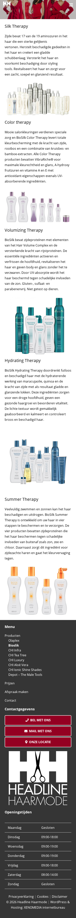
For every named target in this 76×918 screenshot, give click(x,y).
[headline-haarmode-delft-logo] (7, 5)
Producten (12, 635)
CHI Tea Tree (17, 655)
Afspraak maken (16, 692)
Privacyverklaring (21, 896)
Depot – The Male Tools (25, 674)
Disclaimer (59, 896)
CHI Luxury (16, 660)
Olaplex (13, 640)
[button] (70, 5)
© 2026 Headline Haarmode (26, 902)
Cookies (43, 896)
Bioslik (13, 645)
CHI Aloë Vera (18, 665)
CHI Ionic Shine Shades (25, 670)
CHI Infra (14, 650)
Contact (10, 700)
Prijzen (10, 683)
